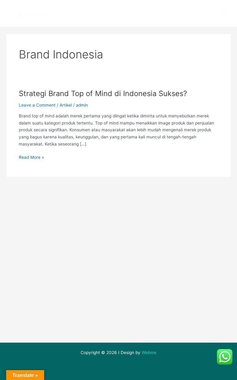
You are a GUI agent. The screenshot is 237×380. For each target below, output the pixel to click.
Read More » (31, 157)
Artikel (66, 105)
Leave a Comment (37, 105)
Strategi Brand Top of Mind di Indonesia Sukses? (103, 93)
